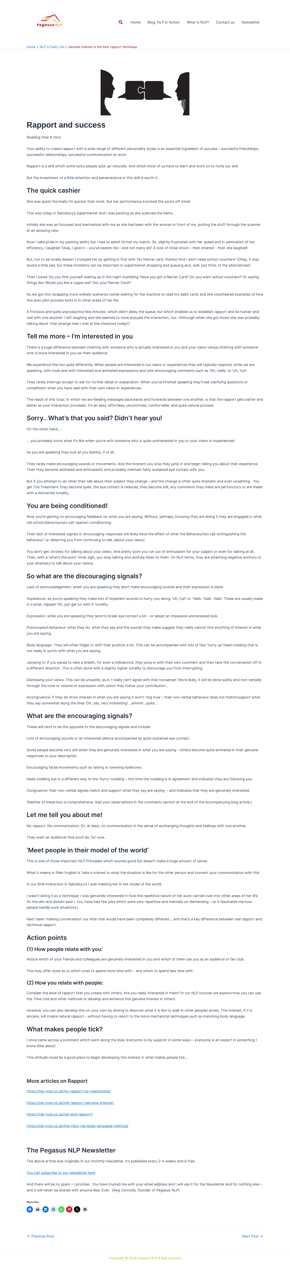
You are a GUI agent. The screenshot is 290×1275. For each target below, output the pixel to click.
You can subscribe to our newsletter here (61, 1173)
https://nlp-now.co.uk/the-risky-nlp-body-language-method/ (77, 1126)
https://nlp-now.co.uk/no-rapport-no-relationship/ (69, 1091)
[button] (121, 22)
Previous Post (40, 1236)
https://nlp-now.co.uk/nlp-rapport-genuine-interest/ (70, 1103)
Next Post (252, 1236)
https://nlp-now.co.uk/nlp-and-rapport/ (60, 1114)
